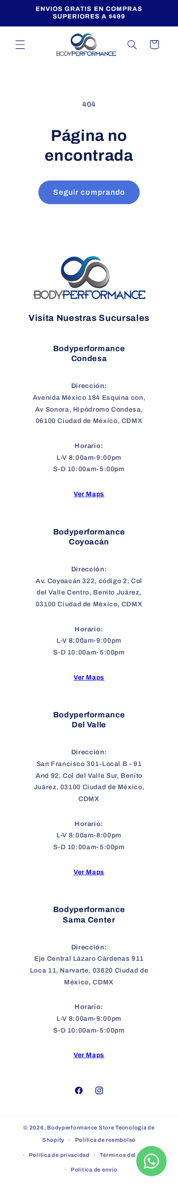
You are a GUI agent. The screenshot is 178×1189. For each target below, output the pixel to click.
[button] (20, 44)
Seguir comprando (89, 192)
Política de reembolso (105, 1140)
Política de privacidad (59, 1155)
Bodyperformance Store (80, 1127)
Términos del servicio (129, 1155)
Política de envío (94, 1169)
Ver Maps (89, 494)
